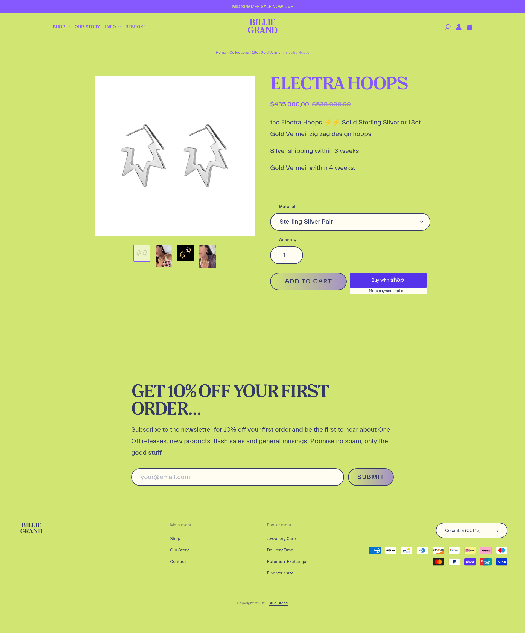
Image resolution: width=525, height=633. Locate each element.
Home (221, 52)
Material (287, 206)
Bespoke (136, 26)
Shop (59, 26)
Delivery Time (280, 550)
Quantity (287, 239)
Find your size (280, 573)
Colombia (463, 530)
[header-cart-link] (467, 27)
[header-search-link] (445, 27)
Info (111, 26)
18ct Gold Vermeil (267, 52)
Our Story (87, 26)
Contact (178, 561)
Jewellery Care (281, 538)
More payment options (388, 290)
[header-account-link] (456, 27)
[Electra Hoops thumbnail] (142, 253)
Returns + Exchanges (287, 561)
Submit (370, 477)
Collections (239, 52)
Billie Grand (262, 27)
